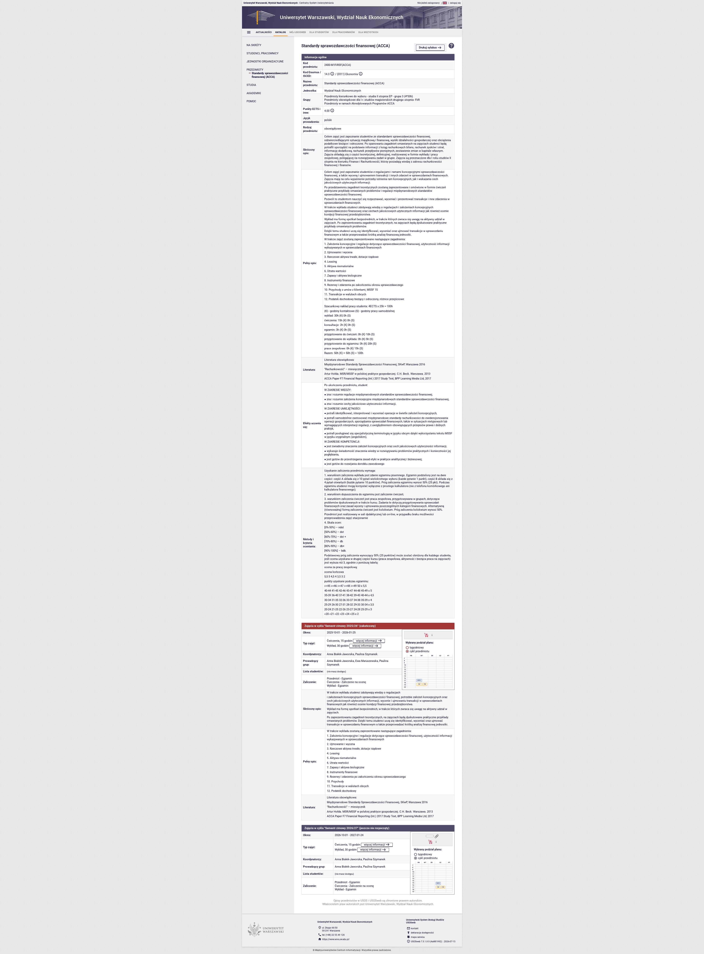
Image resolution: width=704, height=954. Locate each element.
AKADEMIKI (254, 93)
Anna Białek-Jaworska (340, 654)
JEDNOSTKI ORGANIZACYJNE (265, 61)
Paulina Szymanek (366, 654)
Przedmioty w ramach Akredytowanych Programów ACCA (359, 103)
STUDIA (251, 85)
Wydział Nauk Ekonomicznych (342, 90)
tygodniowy (416, 647)
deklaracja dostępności (422, 932)
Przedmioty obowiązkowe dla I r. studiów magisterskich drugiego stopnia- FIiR (372, 99)
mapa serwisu (418, 937)
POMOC (251, 101)
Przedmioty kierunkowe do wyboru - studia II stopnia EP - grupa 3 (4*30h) (368, 96)
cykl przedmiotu (419, 651)
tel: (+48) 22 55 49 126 (333, 935)
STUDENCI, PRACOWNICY (262, 53)
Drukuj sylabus (428, 47)
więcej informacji (366, 640)
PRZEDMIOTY (255, 69)
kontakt (414, 928)
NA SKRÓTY (254, 45)
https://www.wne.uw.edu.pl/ (336, 939)
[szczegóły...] (432, 635)
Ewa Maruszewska (366, 661)
